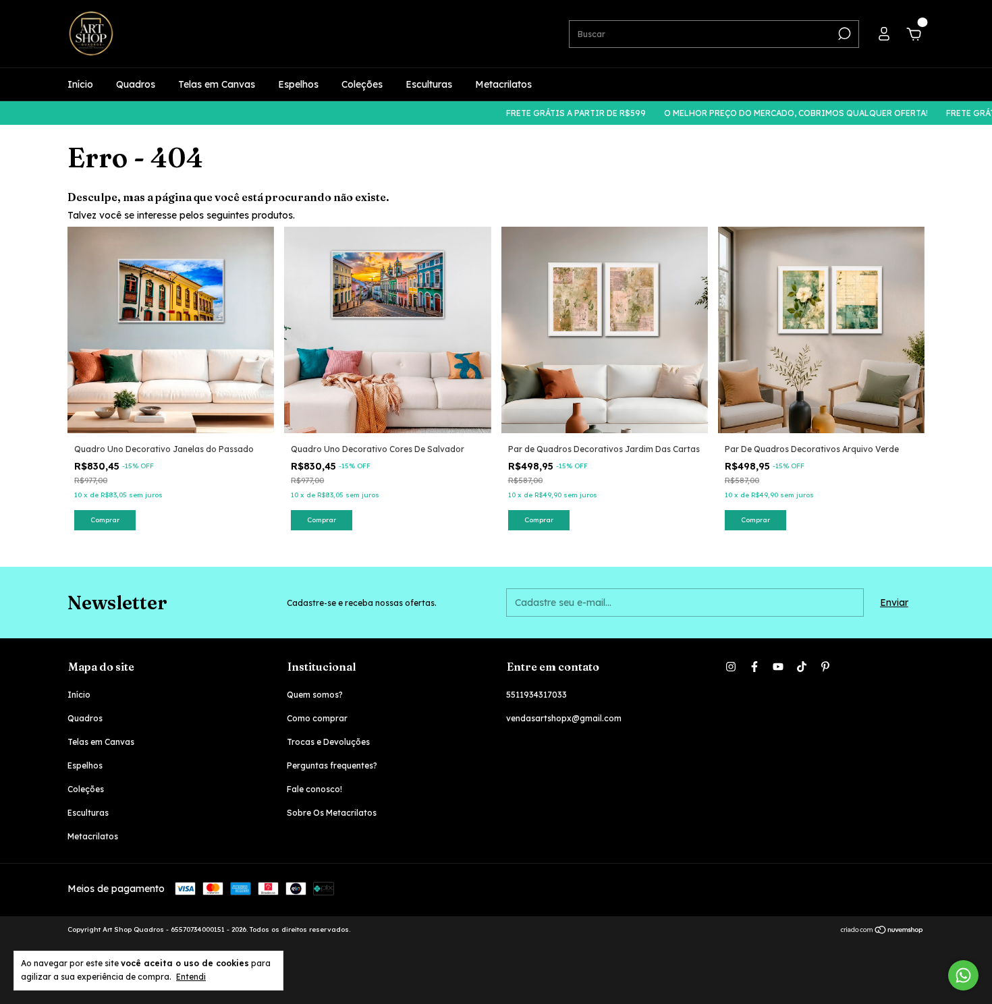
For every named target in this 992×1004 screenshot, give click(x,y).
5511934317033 (536, 695)
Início (80, 84)
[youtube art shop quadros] (778, 666)
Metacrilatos (503, 84)
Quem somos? (315, 695)
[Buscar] (843, 33)
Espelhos (298, 84)
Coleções (362, 84)
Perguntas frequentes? (332, 765)
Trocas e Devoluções (328, 742)
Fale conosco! (314, 789)
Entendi (191, 977)
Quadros (135, 84)
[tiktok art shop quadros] (801, 666)
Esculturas (429, 84)
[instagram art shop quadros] (730, 666)
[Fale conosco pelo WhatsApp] (963, 975)
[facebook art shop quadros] (754, 666)
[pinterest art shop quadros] (825, 666)
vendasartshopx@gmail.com (564, 718)
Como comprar (317, 718)
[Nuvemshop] (882, 931)
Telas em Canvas (216, 84)
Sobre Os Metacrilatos (332, 813)
